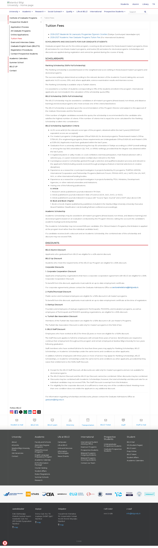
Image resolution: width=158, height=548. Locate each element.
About (14, 442)
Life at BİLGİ (82, 11)
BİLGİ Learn (131, 448)
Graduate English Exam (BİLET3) (25, 46)
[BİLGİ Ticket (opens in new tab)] (105, 422)
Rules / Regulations (42, 474)
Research (38, 480)
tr (154, 5)
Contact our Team (88, 463)
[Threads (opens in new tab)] (39, 412)
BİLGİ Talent (131, 454)
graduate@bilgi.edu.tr (54, 400)
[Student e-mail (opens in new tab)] (17, 422)
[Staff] (123, 422)
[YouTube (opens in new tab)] (35, 412)
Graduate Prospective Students (113, 450)
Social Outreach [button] (55, 11)
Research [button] (39, 11)
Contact (13, 71)
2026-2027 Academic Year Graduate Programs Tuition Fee (75, 37)
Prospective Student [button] (19, 22)
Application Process (20, 27)
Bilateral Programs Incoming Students (88, 459)
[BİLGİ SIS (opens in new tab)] (34, 422)
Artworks (15, 445)
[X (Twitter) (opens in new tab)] (21, 412)
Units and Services (65, 448)
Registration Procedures (22, 50)
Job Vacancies (17, 453)
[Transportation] (88, 422)
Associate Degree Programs (42, 446)
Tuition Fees (49, 18)
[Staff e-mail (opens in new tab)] (141, 422)
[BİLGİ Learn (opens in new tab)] (52, 422)
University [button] (14, 11)
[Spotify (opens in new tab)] (26, 412)
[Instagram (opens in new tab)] (12, 412)
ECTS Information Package (41, 464)
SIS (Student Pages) (134, 445)
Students (125, 4)
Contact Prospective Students (24, 54)
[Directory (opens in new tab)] (70, 422)
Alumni (135, 4)
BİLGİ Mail (131, 442)
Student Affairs (40, 471)
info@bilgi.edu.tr (133, 513)
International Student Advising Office (89, 443)
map (16, 527)
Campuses (62, 442)
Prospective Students (89, 450)
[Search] (145, 12)
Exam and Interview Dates (22, 42)
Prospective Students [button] (114, 11)
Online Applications (20, 35)
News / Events (63, 456)
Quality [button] (69, 11)
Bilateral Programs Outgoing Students (88, 454)
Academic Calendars (19, 58)
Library (145, 4)
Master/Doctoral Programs (41, 451)
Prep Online (131, 451)
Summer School (17, 62)
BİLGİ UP (14, 66)
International (96, 11)
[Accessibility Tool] (4, 543)
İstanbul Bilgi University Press (21, 449)
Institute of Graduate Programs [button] (23, 18)
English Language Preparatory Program (43, 456)
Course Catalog (41, 468)
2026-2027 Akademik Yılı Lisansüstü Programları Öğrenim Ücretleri (78, 34)
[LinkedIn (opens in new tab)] (30, 412)
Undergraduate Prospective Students (112, 445)
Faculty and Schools (43, 442)
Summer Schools (41, 477)
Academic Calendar (43, 460)
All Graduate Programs (21, 31)
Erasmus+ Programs (88, 447)
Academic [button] (26, 11)
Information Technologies (63, 452)
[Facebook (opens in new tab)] (16, 412)
